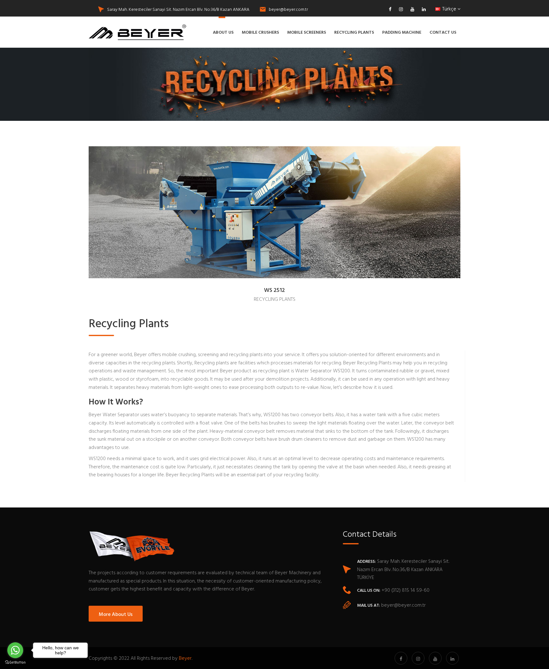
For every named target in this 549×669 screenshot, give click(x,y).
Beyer (185, 658)
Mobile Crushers (260, 32)
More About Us (115, 614)
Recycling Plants (354, 32)
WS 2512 (274, 290)
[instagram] (401, 9)
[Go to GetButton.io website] (15, 662)
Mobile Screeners (306, 32)
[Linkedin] (422, 9)
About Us (223, 32)
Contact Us (443, 32)
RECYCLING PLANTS (274, 299)
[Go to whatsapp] (15, 650)
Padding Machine (401, 32)
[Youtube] (412, 9)
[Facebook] (392, 9)
